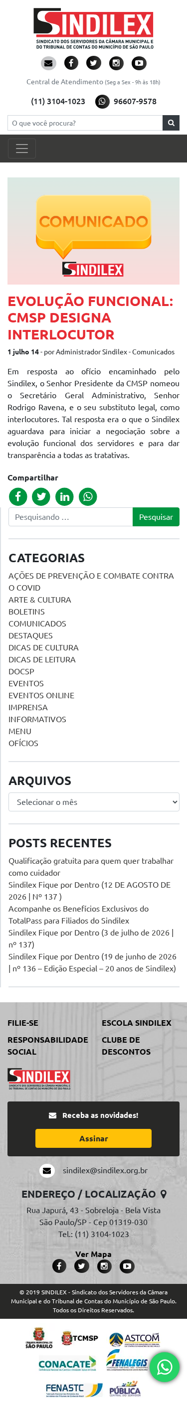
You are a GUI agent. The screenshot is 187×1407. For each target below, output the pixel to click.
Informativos (37, 719)
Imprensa (28, 707)
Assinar (93, 1138)
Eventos (26, 683)
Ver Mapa (93, 1254)
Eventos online (41, 695)
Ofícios (23, 743)
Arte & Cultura (39, 599)
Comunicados (37, 623)
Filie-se (22, 1022)
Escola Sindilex (137, 1022)
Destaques (30, 635)
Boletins (26, 611)
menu (19, 731)
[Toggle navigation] (22, 148)
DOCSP (21, 671)
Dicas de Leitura (42, 659)
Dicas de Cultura (43, 647)
